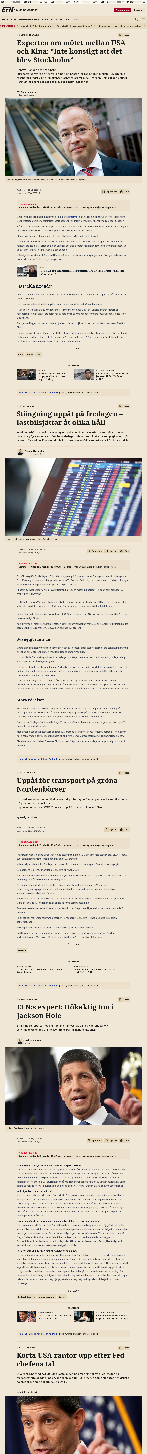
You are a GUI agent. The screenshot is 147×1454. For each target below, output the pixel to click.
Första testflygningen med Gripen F (51, 26)
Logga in (138, 10)
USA (39, 354)
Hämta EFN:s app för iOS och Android (38, 392)
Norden (22, 950)
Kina (20, 354)
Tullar (30, 354)
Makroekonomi (46, 1297)
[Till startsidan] (20, 9)
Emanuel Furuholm (34, 451)
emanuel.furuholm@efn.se (36, 454)
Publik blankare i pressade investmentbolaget (97, 26)
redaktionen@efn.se (25, 95)
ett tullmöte (73, 216)
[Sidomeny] (143, 19)
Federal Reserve (26, 1297)
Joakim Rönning (33, 1040)
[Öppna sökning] (136, 19)
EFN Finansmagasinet (28, 92)
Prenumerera (122, 10)
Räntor (61, 1297)
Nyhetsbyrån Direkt (27, 817)
